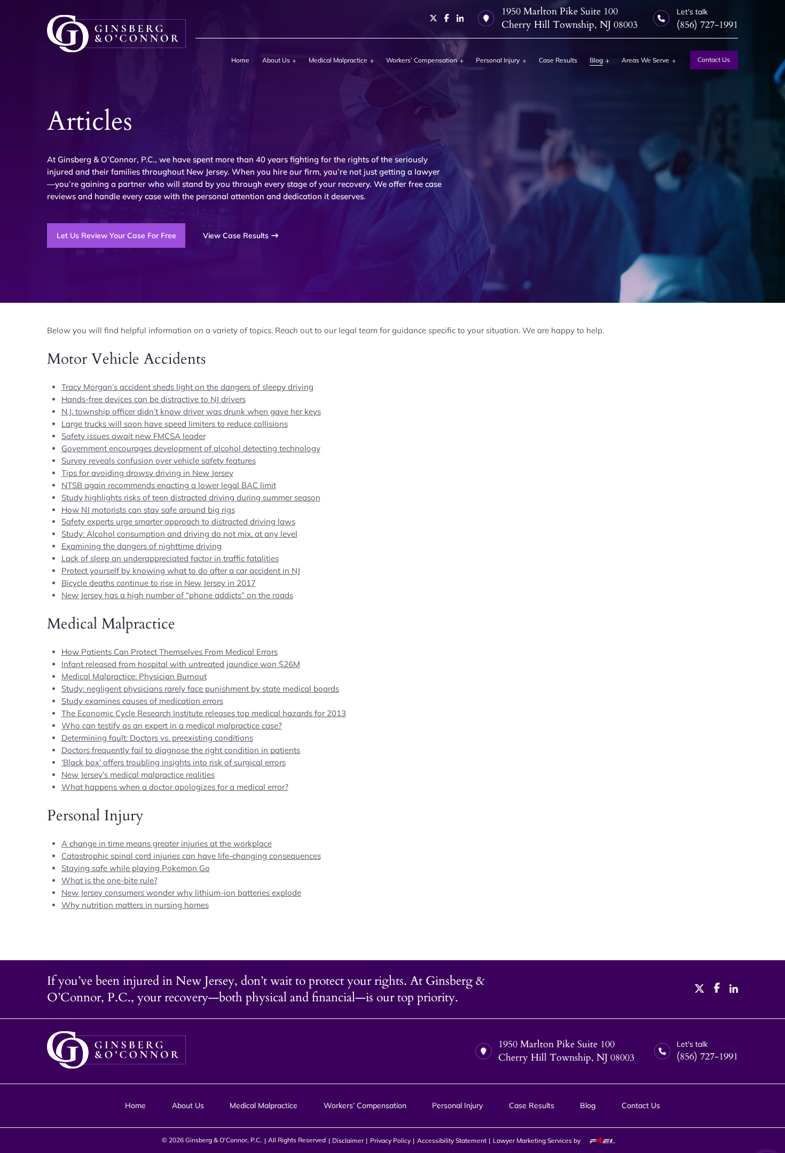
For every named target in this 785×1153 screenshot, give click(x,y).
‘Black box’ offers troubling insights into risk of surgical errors (173, 762)
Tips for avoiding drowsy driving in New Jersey (147, 473)
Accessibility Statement (451, 1140)
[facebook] (446, 18)
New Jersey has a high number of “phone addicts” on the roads (177, 595)
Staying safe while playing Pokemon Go (135, 868)
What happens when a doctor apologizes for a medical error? (174, 787)
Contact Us (713, 60)
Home (240, 60)
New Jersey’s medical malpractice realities (138, 775)
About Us (276, 60)
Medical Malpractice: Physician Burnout (134, 676)
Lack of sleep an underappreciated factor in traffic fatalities (170, 558)
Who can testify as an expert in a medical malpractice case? (171, 725)
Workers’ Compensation (421, 60)
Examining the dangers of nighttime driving (141, 546)
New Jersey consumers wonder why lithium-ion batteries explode (181, 893)
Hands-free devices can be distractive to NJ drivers (153, 399)
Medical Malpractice (338, 60)
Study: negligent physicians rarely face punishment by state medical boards (200, 689)
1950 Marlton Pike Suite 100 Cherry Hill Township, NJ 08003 (569, 18)
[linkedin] (460, 18)
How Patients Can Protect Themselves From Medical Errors (169, 652)
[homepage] (116, 33)
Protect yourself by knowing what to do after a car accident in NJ (180, 571)
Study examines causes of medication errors (142, 701)
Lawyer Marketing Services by (537, 1140)
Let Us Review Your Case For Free (116, 235)
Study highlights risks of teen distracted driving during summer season (190, 497)
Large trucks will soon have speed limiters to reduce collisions (174, 424)
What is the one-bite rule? (109, 880)
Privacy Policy (390, 1140)
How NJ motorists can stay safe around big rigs (148, 510)
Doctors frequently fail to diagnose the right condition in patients (180, 750)
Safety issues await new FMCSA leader (133, 436)
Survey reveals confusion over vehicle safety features (158, 461)
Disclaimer (348, 1140)
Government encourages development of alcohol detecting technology (190, 448)
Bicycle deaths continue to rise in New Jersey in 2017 (158, 583)
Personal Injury (498, 60)
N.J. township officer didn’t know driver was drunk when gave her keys (191, 411)
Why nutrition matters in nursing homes (135, 905)
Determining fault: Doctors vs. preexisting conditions (157, 738)
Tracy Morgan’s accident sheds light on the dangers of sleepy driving (187, 387)
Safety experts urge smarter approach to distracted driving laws (178, 521)
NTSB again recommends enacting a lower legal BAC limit (168, 485)
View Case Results (236, 235)
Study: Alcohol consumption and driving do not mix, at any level (179, 534)
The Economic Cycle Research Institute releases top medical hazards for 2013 (203, 713)
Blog (596, 60)
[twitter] (433, 18)
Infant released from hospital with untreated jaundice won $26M (180, 664)
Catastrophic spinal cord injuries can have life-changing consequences (191, 856)
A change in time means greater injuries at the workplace (166, 843)
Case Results (558, 60)
